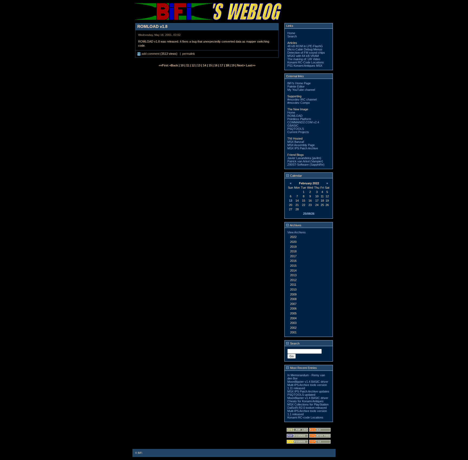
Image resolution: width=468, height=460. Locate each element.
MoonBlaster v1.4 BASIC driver (307, 381)
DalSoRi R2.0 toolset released (307, 407)
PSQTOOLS (295, 128)
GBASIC (292, 125)
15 (210, 65)
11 (187, 65)
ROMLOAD (295, 115)
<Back (174, 65)
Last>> (250, 65)
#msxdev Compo (298, 102)
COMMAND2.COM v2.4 (303, 122)
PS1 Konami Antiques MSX (304, 65)
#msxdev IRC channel (302, 99)
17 (221, 65)
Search (292, 36)
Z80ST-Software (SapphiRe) (305, 164)
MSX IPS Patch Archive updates (308, 391)
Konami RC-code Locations (305, 417)
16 (215, 65)
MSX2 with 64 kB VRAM (303, 55)
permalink (188, 53)
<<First (164, 65)
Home (291, 33)
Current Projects (298, 132)
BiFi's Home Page (299, 83)
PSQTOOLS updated (301, 394)
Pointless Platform (299, 119)
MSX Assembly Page (301, 145)
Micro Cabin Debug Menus (304, 49)
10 (182, 65)
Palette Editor (296, 86)
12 (193, 65)
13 (198, 65)
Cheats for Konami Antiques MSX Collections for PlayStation (308, 403)
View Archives (296, 232)
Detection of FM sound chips (306, 52)
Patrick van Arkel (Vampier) (305, 161)
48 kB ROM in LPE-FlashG (305, 46)
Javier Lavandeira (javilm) (304, 158)
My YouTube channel (301, 89)
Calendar (295, 175)
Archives (295, 225)
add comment (150, 53)
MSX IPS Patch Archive (302, 148)
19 (233, 65)
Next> (241, 65)
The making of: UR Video (303, 59)
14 (204, 65)
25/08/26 (308, 213)
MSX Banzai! (295, 141)
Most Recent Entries (303, 367)
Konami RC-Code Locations (305, 62)
